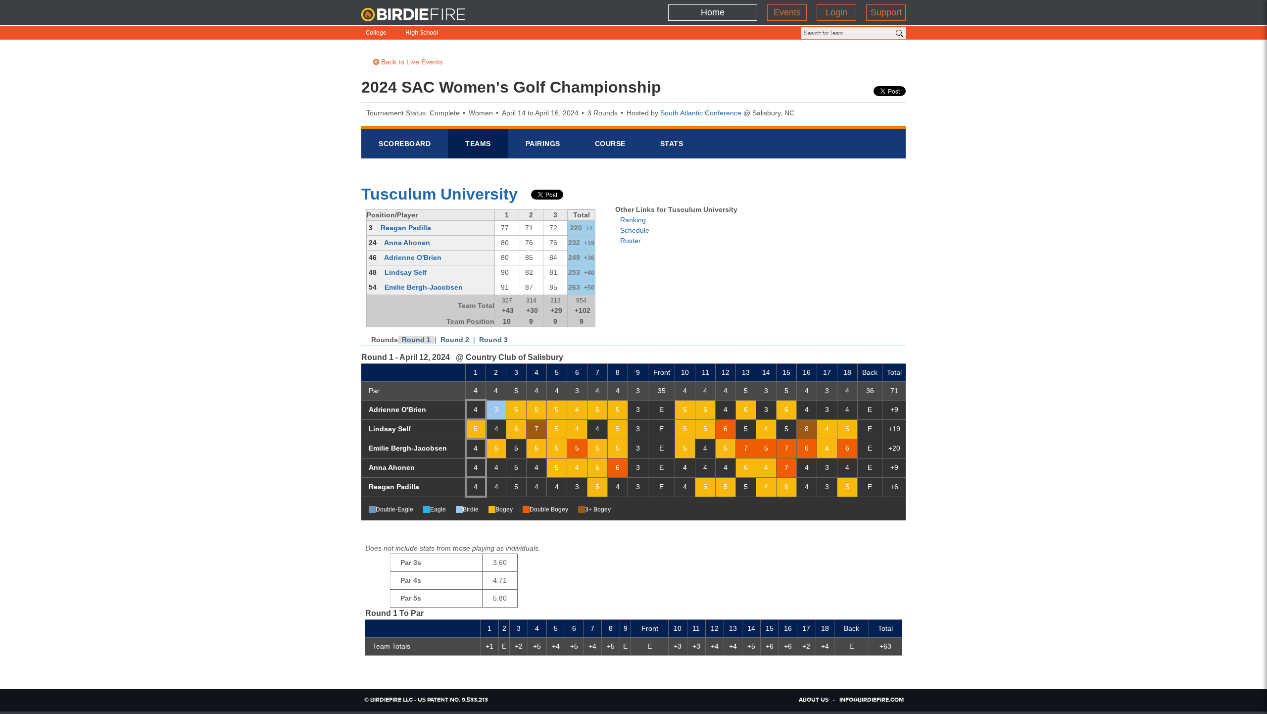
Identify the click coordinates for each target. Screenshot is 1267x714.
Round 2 (454, 340)
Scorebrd (405, 144)
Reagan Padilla (406, 228)
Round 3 (493, 340)
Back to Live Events (410, 62)
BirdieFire (423, 15)
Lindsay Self (406, 272)
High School (421, 33)
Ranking (633, 220)
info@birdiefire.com (871, 700)
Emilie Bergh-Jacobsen (424, 287)
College (376, 33)
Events (787, 12)
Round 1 (416, 340)
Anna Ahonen (407, 243)
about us (813, 700)
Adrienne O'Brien (412, 257)
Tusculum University (439, 194)
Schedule (634, 230)
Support (886, 12)
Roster (630, 241)
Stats (671, 144)
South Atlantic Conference (700, 113)
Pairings (543, 144)
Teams (478, 144)
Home (713, 12)
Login (836, 12)
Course (610, 144)
